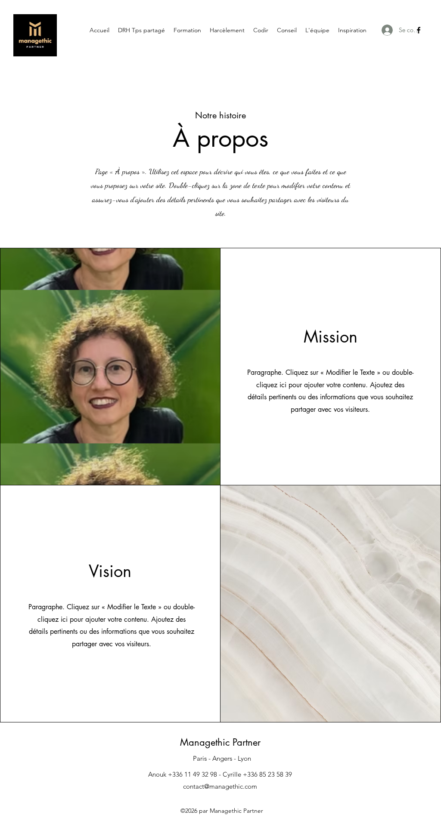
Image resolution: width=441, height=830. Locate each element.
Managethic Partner (220, 742)
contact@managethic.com (220, 786)
